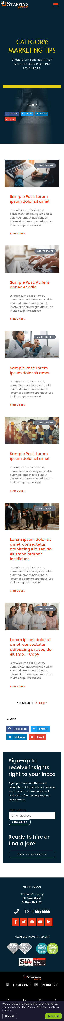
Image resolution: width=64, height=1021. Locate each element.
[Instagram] (32, 922)
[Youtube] (40, 922)
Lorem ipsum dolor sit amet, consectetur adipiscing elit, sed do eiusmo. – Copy (31, 647)
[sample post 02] (32, 259)
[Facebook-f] (15, 922)
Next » (43, 703)
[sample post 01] (32, 173)
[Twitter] (23, 922)
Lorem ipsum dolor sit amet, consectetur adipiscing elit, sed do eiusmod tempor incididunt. (31, 549)
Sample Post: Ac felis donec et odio (29, 285)
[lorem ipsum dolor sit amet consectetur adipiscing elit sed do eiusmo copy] (32, 616)
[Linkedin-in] (48, 922)
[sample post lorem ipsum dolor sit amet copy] (32, 344)
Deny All (9, 1016)
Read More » (17, 233)
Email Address (18, 810)
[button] (56, 4)
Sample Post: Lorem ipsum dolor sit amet (30, 199)
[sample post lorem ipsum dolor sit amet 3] (32, 516)
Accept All (53, 1016)
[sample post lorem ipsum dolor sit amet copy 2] (32, 430)
